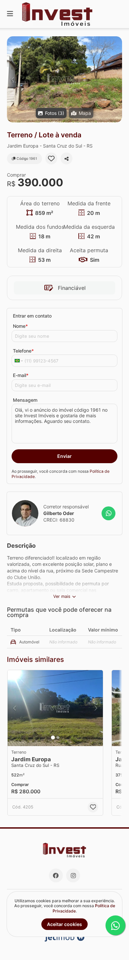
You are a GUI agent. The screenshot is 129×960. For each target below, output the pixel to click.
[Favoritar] (51, 158)
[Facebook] (56, 875)
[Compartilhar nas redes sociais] (66, 158)
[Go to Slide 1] (53, 737)
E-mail (20, 375)
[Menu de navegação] (10, 14)
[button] (64, 79)
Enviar (64, 456)
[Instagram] (73, 875)
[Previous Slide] (12, 79)
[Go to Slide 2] (58, 737)
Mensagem (25, 400)
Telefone (23, 351)
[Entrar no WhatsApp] (108, 513)
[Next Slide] (116, 79)
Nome (20, 326)
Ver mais (61, 596)
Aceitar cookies (64, 924)
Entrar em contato (32, 316)
